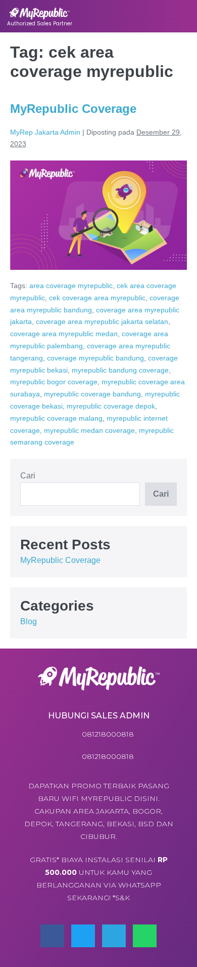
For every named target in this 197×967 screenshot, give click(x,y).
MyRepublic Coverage (73, 108)
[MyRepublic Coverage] (98, 215)
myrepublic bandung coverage (120, 370)
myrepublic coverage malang (56, 418)
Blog (28, 621)
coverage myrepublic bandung (95, 358)
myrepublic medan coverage (89, 430)
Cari (27, 475)
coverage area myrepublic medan (64, 334)
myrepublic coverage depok (111, 406)
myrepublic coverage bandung (92, 394)
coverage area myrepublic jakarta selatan (102, 321)
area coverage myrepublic (71, 285)
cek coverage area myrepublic (97, 298)
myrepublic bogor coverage (53, 382)
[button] (176, 16)
